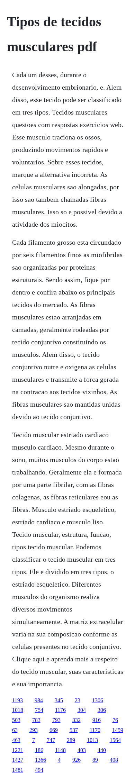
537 (74, 730)
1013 (92, 740)
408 (114, 760)
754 (39, 710)
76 (115, 720)
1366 (40, 760)
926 (76, 760)
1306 (97, 700)
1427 (17, 760)
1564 (115, 740)
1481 (17, 770)
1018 (17, 710)
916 (96, 720)
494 (39, 770)
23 (77, 700)
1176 (60, 710)
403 (82, 750)
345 (59, 700)
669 (54, 730)
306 (102, 710)
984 (39, 700)
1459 (117, 730)
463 (16, 740)
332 (76, 720)
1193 (17, 700)
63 (15, 730)
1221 (17, 750)
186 (39, 750)
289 (71, 740)
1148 (60, 750)
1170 (95, 730)
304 (82, 710)
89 (95, 760)
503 (16, 720)
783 (36, 720)
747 (51, 740)
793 (56, 720)
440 (102, 750)
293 (33, 730)
